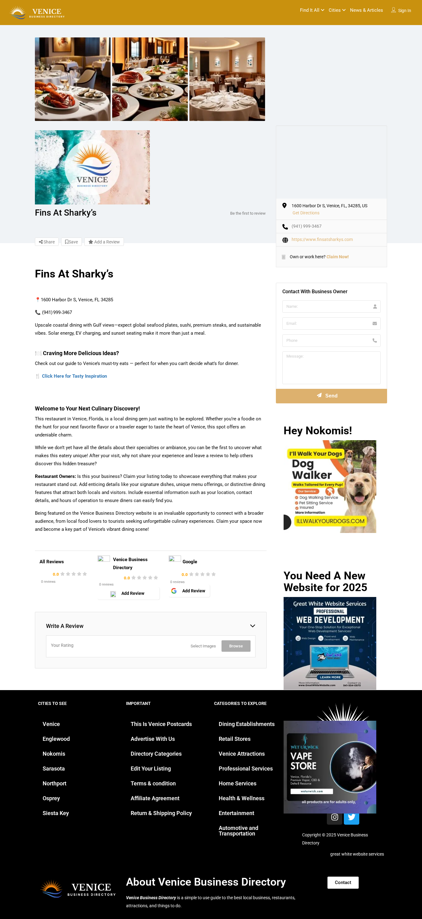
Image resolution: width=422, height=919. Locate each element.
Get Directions (306, 212)
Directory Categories (156, 753)
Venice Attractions (242, 753)
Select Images (203, 646)
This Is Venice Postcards (161, 724)
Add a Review (106, 241)
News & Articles (366, 10)
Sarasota (54, 768)
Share (49, 241)
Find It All (309, 10)
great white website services (357, 854)
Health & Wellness (241, 798)
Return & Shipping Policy (161, 813)
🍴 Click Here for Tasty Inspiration (71, 376)
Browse (236, 646)
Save (73, 241)
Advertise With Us (153, 739)
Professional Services (246, 768)
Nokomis (54, 753)
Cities (335, 10)
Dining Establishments (247, 724)
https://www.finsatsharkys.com (322, 239)
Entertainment (236, 813)
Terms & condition (153, 783)
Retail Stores (235, 739)
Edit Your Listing (151, 768)
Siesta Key (56, 813)
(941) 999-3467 (307, 226)
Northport (54, 783)
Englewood (56, 739)
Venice (51, 724)
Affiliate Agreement (155, 798)
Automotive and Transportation (238, 831)
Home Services (237, 783)
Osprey (51, 798)
